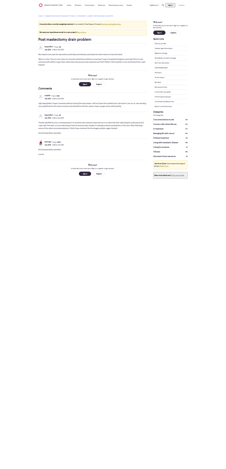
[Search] (163, 5)
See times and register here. (111, 24)
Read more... (164, 166)
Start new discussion (162, 63)
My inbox (158, 82)
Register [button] (99, 84)
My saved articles (161, 87)
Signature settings (161, 53)
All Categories (158, 115)
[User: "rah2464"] (40, 96)
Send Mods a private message (165, 58)
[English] (50, 5)
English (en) (153, 5)
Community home (161, 68)
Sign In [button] (85, 84)
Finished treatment (170, 138)
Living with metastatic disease (170, 142)
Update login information (163, 48)
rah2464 (47, 95)
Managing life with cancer (170, 133)
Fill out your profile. (177, 175)
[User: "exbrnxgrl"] (40, 143)
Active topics (159, 77)
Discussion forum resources (170, 156)
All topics (158, 73)
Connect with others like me (170, 124)
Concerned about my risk (170, 119)
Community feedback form (164, 101)
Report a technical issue (163, 106)
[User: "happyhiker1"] (40, 47)
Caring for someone (170, 147)
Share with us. (81, 32)
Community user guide (163, 92)
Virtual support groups (163, 97)
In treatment (170, 129)
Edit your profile (160, 43)
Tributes (170, 152)
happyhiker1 (48, 47)
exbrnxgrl (47, 142)
